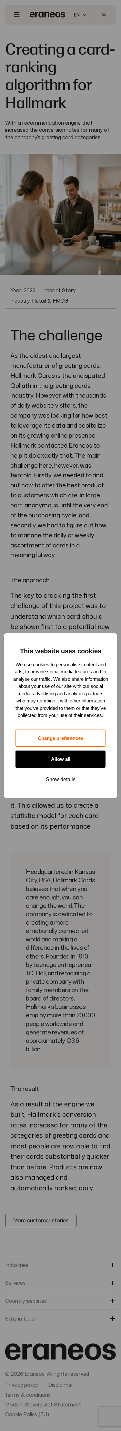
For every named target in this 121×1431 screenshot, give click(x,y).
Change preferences (60, 738)
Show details (61, 779)
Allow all (60, 759)
